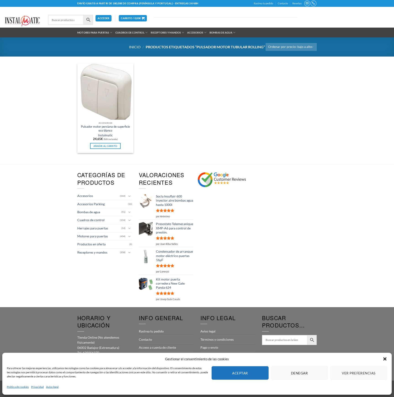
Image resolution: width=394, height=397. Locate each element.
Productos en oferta (91, 244)
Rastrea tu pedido (263, 3)
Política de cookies (18, 387)
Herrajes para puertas (92, 228)
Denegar (299, 373)
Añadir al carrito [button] (105, 146)
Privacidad (37, 387)
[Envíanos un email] (307, 3)
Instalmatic (105, 135)
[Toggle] (129, 196)
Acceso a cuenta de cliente (157, 347)
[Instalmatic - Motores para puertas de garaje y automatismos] (22, 21)
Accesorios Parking (91, 204)
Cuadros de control (130, 32)
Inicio (135, 47)
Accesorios (195, 32)
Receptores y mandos (166, 32)
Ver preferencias (358, 373)
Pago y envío (209, 347)
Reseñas (297, 3)
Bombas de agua (221, 32)
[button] (385, 359)
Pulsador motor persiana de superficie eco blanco (105, 128)
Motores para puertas (93, 32)
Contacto (283, 3)
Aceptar (240, 373)
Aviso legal (52, 387)
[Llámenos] (313, 3)
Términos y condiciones (217, 339)
